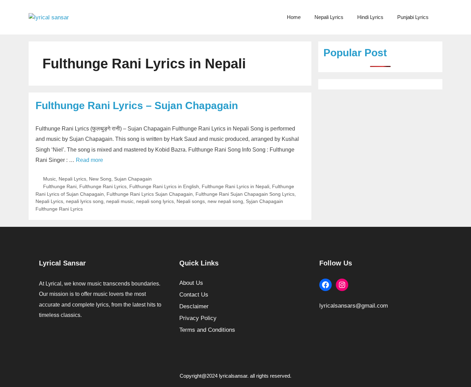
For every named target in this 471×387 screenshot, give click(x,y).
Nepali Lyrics (328, 17)
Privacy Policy (198, 318)
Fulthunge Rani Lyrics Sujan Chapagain (150, 194)
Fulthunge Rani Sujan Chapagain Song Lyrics (245, 194)
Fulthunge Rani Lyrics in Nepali (235, 186)
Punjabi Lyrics (413, 17)
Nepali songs (191, 201)
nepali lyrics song (84, 201)
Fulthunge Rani (60, 186)
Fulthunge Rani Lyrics (103, 186)
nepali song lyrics (155, 201)
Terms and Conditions (207, 330)
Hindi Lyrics (370, 17)
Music (49, 179)
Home (294, 17)
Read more (89, 160)
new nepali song (225, 201)
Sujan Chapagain (133, 179)
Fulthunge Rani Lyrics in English (164, 186)
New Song (100, 179)
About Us (191, 283)
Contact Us (193, 294)
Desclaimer (194, 306)
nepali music (119, 201)
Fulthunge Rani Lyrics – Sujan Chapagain (137, 105)
